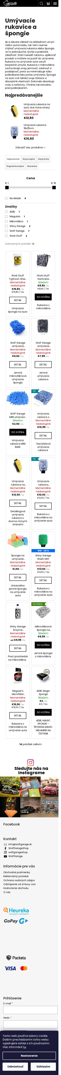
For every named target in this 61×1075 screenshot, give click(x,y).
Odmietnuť (15, 1067)
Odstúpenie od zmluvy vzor (19, 884)
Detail (18, 300)
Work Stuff (18, 235)
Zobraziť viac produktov (29, 147)
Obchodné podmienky (16, 872)
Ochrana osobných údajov (19, 880)
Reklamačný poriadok (16, 876)
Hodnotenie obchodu (15, 888)
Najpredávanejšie (15, 166)
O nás (6, 892)
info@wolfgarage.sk (20, 844)
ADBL (15, 211)
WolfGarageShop (18, 848)
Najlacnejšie (29, 159)
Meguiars (17, 216)
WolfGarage (15, 856)
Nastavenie (29, 1056)
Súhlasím (43, 1067)
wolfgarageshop (18, 852)
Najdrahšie (43, 159)
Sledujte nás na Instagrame (31, 770)
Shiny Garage (20, 226)
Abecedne (32, 166)
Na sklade (18, 198)
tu (24, 1047)
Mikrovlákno (19, 221)
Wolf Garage (19, 231)
